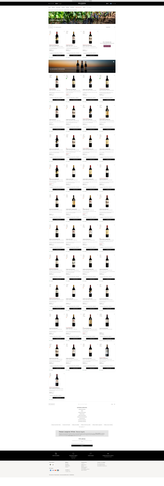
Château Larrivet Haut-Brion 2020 (88, 269)
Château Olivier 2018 (69, 239)
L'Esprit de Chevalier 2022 (53, 328)
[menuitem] (49, 7)
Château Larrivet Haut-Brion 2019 (54, 298)
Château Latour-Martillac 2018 (87, 298)
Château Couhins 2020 (69, 179)
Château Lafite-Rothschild (82, 415)
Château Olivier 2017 (86, 209)
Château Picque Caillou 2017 (103, 209)
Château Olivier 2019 (52, 119)
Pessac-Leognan (54, 46)
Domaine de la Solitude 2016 (53, 269)
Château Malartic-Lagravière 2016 (104, 239)
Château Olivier (75, 46)
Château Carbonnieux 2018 (70, 269)
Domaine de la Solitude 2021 (103, 298)
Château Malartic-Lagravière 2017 (88, 179)
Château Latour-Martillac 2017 (54, 179)
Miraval (82, 410)
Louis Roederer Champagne (82, 421)
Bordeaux (50, 46)
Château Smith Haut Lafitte (76, 90)
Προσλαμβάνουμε (67, 464)
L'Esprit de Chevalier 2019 (103, 179)
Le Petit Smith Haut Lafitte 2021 (71, 89)
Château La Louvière (109, 359)
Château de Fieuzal (75, 359)
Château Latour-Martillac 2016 (54, 45)
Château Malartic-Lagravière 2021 (104, 119)
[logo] (82, 3)
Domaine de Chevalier (92, 359)
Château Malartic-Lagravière (110, 120)
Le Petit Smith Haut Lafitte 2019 (104, 89)
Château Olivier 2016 (69, 328)
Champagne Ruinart (82, 418)
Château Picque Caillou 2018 (53, 358)
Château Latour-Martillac (60, 46)
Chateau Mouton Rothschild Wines (82, 416)
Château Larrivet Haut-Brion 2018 (54, 239)
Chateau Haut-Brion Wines (82, 412)
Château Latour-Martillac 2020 (87, 89)
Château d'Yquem (82, 413)
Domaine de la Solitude (109, 299)
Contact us (82, 463)
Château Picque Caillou (93, 46)
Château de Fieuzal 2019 (70, 358)
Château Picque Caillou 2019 (87, 45)
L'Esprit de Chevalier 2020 (103, 269)
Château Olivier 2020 (69, 45)
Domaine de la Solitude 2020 (53, 209)
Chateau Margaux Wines (82, 409)
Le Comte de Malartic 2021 (87, 328)
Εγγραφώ (82, 445)
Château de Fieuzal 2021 (86, 239)
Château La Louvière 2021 (103, 358)
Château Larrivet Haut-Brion (60, 299)
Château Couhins (75, 299)
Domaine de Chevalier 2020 (87, 358)
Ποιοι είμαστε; (67, 463)
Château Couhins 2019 (69, 298)
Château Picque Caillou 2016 (70, 119)
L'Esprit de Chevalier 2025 (103, 328)
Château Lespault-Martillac (60, 388)
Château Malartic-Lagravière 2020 (71, 209)
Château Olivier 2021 (52, 89)
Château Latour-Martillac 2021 (87, 119)
